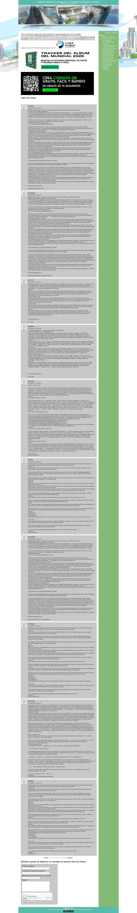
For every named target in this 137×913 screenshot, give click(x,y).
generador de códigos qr (42, 35)
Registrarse (114, 32)
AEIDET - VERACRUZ (108, 37)
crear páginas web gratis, (62, 34)
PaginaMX (78, 34)
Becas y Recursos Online (109, 48)
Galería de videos (107, 64)
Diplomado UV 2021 (108, 57)
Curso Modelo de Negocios (109, 60)
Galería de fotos (106, 65)
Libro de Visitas (35, 28)
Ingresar (31, 866)
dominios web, (38, 34)
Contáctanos (47, 28)
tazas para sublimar (79, 38)
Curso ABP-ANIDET (107, 59)
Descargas (105, 67)
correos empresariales (48, 34)
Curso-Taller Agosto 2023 (109, 45)
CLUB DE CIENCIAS (108, 47)
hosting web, (29, 34)
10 (65, 858)
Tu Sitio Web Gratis (68, 908)
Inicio (24, 28)
